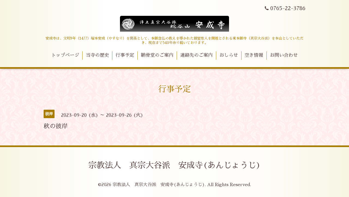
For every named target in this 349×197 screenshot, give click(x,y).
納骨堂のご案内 (157, 55)
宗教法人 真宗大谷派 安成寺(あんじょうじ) (174, 165)
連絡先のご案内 (196, 55)
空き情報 (254, 55)
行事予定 (125, 55)
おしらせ (228, 55)
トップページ (65, 55)
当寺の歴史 (97, 55)
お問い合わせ (284, 55)
